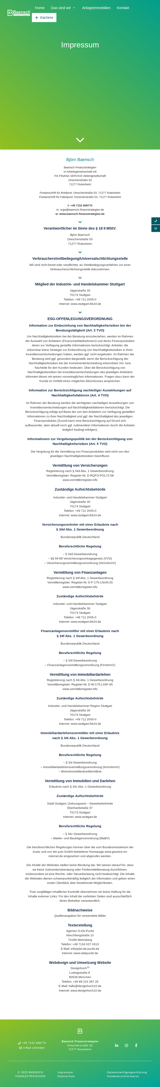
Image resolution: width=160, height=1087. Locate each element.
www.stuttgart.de (86, 816)
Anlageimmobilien (96, 8)
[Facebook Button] (136, 1045)
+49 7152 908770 (34, 1042)
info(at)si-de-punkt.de (85, 948)
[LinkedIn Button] (116, 1045)
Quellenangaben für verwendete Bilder (80, 915)
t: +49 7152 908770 (80, 205)
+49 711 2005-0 (85, 299)
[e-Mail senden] (155, 228)
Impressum (65, 1072)
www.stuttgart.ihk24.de (86, 303)
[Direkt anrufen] (155, 220)
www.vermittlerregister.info (80, 480)
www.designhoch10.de (86, 990)
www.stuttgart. (80, 621)
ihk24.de (95, 621)
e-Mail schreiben (34, 1047)
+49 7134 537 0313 (85, 944)
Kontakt (123, 8)
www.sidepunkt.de (86, 953)
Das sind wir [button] (61, 8)
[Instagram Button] (126, 1045)
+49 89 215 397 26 (85, 981)
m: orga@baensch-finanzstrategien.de (80, 209)
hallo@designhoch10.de (85, 986)
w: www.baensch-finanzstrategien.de (80, 213)
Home (40, 8)
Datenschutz (66, 1076)
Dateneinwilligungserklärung (127, 1072)
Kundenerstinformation (123, 1076)
